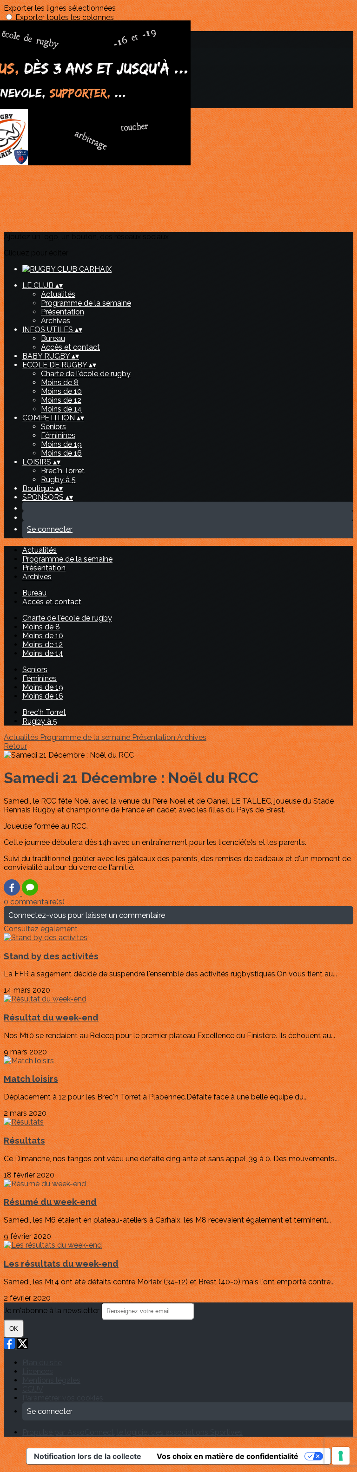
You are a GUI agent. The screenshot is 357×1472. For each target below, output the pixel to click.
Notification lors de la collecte (87, 1456)
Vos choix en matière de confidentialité (227, 1456)
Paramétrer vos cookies (62, 1397)
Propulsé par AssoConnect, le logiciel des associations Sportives (132, 1432)
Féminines (58, 435)
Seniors (53, 426)
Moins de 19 (61, 444)
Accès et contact (70, 347)
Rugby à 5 (58, 479)
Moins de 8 (60, 382)
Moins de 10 (61, 391)
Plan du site (42, 1362)
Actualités (58, 294)
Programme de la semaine (86, 303)
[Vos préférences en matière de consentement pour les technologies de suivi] (341, 1456)
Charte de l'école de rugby (86, 373)
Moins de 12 (61, 400)
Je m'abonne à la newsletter (52, 1310)
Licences (37, 1371)
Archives (55, 320)
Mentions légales (51, 1380)
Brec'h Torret (63, 470)
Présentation (62, 311)
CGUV (32, 1389)
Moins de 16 (61, 453)
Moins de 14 (61, 409)
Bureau (53, 338)
